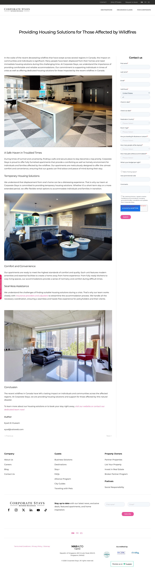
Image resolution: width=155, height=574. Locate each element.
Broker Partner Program (116, 474)
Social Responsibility (114, 487)
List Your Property (113, 464)
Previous (9, 436)
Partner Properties (113, 460)
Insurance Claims (124, 10)
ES (149, 2)
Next (108, 436)
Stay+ (57, 469)
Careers (7, 464)
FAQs (57, 474)
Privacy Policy (37, 546)
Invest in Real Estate (114, 469)
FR (145, 2)
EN (142, 2)
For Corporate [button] (144, 10)
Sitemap (47, 546)
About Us (8, 460)
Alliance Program (63, 479)
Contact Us (9, 474)
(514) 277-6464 (116, 2)
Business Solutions (63, 460)
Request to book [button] (131, 2)
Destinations (106, 10)
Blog (6, 469)
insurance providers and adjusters (32, 296)
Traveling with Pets (64, 488)
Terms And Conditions (22, 546)
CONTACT (103, 2)
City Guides (60, 484)
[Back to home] (17, 10)
